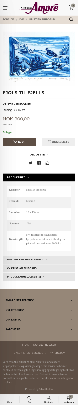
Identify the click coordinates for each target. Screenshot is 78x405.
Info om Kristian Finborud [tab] (25, 259)
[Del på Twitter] (30, 164)
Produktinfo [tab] (16, 177)
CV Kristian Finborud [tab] (22, 268)
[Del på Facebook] (39, 164)
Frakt (26, 345)
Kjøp (22, 141)
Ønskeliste (60, 141)
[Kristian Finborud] (39, 59)
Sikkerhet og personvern (30, 353)
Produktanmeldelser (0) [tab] (24, 276)
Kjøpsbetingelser (44, 345)
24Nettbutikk (46, 389)
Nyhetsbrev (57, 353)
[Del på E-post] (47, 164)
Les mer (40, 378)
